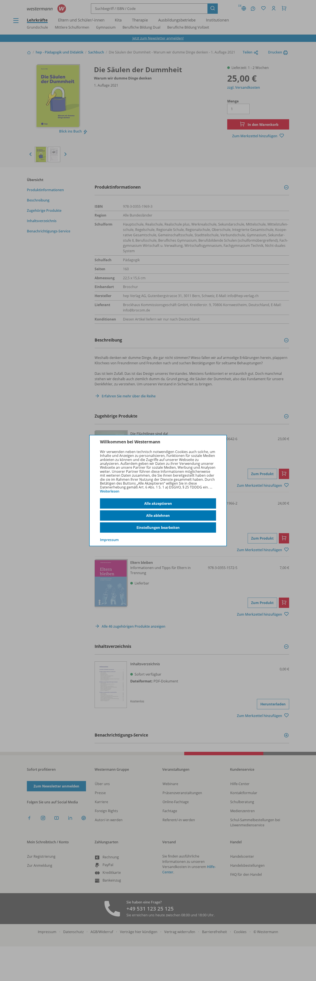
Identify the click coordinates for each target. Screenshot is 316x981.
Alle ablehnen (158, 515)
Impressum (109, 539)
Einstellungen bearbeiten (158, 527)
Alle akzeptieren (158, 503)
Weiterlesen (109, 491)
